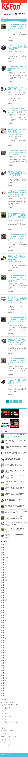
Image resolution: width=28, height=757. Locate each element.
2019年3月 (3, 692)
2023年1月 (3, 615)
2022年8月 (3, 624)
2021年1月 (3, 655)
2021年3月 (3, 652)
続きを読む (10, 40)
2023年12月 (3, 597)
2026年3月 (3, 552)
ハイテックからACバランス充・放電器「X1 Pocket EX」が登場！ (17, 48)
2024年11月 (3, 579)
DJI (2, 727)
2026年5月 (3, 549)
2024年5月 (3, 589)
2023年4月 (3, 610)
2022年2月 (3, 633)
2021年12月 (3, 637)
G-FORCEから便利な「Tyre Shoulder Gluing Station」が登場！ (17, 173)
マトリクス (4, 714)
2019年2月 (3, 693)
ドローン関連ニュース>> (6, 721)
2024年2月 (3, 594)
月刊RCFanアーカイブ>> (6, 702)
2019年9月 (3, 682)
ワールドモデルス (5, 707)
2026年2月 (3, 554)
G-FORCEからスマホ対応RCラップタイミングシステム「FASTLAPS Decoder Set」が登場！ (17, 90)
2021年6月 (3, 647)
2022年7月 (3, 625)
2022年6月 (3, 627)
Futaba (22, 385)
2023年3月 (3, 612)
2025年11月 (3, 559)
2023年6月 (3, 607)
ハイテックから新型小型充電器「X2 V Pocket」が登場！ (17, 68)
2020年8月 (3, 663)
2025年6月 (3, 567)
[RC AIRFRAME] (14, 427)
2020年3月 (3, 672)
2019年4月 (3, 690)
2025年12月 (3, 557)
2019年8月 (3, 683)
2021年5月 (3, 648)
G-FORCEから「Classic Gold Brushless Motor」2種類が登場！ (17, 258)
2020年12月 (3, 657)
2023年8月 (3, 604)
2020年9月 (3, 662)
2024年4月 (3, 590)
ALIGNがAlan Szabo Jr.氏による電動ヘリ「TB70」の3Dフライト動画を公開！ (17, 237)
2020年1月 (3, 675)
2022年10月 (3, 620)
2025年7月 (3, 565)
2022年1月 (3, 635)
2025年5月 (3, 569)
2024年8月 (3, 584)
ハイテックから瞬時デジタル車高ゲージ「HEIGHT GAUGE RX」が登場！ (17, 110)
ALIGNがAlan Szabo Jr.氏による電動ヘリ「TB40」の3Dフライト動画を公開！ (17, 216)
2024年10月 (3, 580)
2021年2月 (3, 653)
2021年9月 (3, 642)
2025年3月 (3, 572)
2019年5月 (3, 688)
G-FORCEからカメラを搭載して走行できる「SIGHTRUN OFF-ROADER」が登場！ (17, 132)
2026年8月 (3, 544)
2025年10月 (3, 560)
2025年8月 (3, 564)
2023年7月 (3, 605)
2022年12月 (3, 617)
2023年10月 (3, 600)
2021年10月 (3, 640)
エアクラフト (4, 713)
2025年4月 (3, 570)
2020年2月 (3, 673)
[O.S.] (14, 417)
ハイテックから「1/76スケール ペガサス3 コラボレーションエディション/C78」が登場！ (17, 193)
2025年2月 (3, 574)
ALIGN (22, 32)
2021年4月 (3, 650)
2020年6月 (3, 667)
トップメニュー (7, 1)
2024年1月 (3, 595)
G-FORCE (23, 94)
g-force (22, 136)
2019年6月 (3, 687)
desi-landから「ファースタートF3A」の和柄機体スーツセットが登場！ (17, 299)
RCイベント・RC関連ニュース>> (8, 746)
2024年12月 (3, 577)
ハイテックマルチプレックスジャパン (9, 716)
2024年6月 (3, 587)
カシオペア (4, 708)
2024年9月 (3, 582)
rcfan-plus (13, 20)
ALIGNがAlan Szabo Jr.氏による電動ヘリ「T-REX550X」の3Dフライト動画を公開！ (17, 278)
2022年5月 (3, 629)
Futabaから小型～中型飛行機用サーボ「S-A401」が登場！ (17, 382)
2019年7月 (3, 685)
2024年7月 (3, 585)
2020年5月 (3, 668)
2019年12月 (3, 677)
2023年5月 (3, 609)
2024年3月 (3, 592)
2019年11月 (3, 678)
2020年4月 (3, 670)
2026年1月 (3, 555)
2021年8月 (3, 644)
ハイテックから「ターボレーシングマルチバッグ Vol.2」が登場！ (17, 152)
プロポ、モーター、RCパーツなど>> (8, 736)
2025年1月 (3, 575)
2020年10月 (3, 660)
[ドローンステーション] (5, 427)
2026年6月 (3, 547)
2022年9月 (3, 622)
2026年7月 (3, 545)
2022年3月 (3, 632)
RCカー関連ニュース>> (6, 730)
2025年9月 (3, 562)
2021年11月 (3, 638)
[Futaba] (5, 417)
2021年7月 (3, 645)
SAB (2, 705)
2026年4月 (3, 550)
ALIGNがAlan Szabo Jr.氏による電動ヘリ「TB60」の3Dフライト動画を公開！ (17, 27)
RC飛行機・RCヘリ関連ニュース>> (8, 704)
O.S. (2, 711)
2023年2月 (3, 614)
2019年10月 (3, 680)
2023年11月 (3, 599)
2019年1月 (3, 695)
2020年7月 (3, 665)
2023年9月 (3, 602)
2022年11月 (3, 619)
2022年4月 (3, 630)
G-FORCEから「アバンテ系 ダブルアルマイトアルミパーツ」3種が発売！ (17, 341)
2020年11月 (3, 658)
